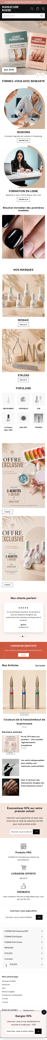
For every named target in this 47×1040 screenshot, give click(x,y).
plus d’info (9, 69)
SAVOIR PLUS (23, 140)
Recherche (6, 985)
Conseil (10, 753)
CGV (4, 988)
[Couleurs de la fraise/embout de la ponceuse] (24, 692)
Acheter (7, 512)
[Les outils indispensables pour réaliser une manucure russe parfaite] (10, 767)
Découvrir (23, 325)
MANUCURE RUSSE (10, 8)
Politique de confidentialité (12, 995)
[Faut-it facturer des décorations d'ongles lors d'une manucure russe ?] (10, 787)
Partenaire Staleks (9, 981)
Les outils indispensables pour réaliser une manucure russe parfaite (32, 763)
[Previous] (38, 75)
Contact (5, 1002)
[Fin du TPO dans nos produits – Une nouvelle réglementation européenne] (10, 743)
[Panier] (37, 8)
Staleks (24, 714)
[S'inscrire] (38, 1031)
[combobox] (23, 15)
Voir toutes (40, 665)
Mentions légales (8, 992)
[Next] (43, 75)
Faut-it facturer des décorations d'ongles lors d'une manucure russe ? (32, 783)
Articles (5, 999)
